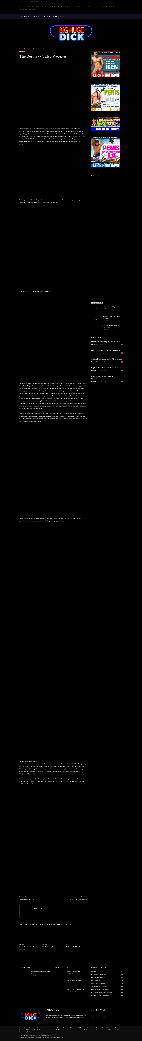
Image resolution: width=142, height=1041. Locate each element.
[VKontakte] (121, 12)
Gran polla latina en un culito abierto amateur (106, 359)
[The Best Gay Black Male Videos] (76, 935)
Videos (34, 9)
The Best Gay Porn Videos (74, 980)
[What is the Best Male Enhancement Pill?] (24, 973)
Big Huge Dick (94, 344)
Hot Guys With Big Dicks (29, 4)
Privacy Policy (38, 1037)
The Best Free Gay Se (48, 946)
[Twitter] (26, 64)
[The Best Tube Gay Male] (60, 973)
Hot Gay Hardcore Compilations (43, 6)
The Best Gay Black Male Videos (74, 946)
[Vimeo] (117, 12)
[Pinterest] (30, 64)
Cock (38, 4)
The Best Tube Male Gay (26, 899)
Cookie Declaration (30, 1037)
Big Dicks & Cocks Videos (80, 4)
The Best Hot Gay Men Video (78, 899)
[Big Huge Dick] (71, 32)
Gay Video (42, 4)
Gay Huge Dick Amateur (104, 4)
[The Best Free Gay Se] (53, 935)
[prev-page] (20, 950)
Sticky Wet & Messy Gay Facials (107, 6)
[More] (39, 64)
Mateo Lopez (24, 60)
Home (20, 4)
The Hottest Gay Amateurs (25, 9)
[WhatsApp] (35, 64)
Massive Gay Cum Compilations (68, 6)
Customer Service (59, 1037)
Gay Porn (114, 4)
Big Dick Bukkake (69, 4)
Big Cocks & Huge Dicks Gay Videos (55, 4)
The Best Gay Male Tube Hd (26, 946)
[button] (120, 17)
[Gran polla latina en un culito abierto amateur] (96, 328)
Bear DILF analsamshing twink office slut (105, 350)
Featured (90, 4)
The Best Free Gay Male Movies (75, 989)
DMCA (43, 1037)
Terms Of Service (22, 1037)
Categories (41, 16)
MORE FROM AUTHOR (58, 924)
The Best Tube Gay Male (73, 971)
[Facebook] (114, 12)
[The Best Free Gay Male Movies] (60, 992)
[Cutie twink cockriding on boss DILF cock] (96, 309)
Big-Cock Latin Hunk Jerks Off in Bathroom (106, 368)
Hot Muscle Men (56, 6)
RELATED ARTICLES (31, 924)
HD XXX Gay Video (30, 6)
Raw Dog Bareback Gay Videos (84, 6)
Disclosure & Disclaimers (50, 1037)
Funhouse (95, 4)
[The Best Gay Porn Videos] (60, 983)
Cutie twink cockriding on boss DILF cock (105, 342)
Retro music (95, 6)
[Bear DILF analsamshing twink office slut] (96, 318)
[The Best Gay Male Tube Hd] (29, 935)
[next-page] (24, 950)
